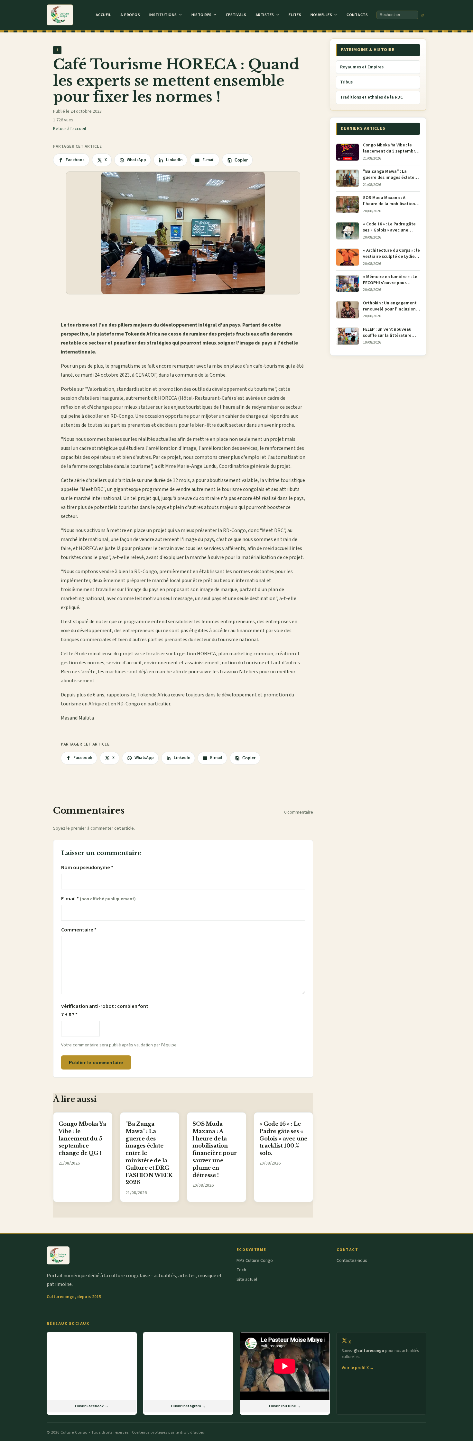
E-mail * (98, 898)
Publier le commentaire (96, 1062)
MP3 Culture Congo (254, 1260)
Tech (241, 1270)
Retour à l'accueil (69, 129)
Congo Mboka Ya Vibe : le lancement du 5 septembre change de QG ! (82, 1138)
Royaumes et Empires (362, 67)
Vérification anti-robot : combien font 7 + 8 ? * (104, 1010)
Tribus (346, 82)
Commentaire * (79, 929)
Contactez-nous (352, 1260)
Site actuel (246, 1279)
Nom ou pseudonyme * (87, 867)
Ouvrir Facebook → (91, 1406)
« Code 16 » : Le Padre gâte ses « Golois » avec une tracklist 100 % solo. (283, 1138)
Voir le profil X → (358, 1368)
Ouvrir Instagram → (188, 1406)
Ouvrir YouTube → (285, 1406)
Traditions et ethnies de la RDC (371, 97)
